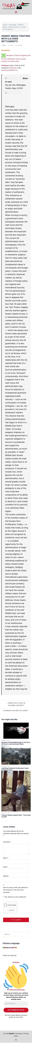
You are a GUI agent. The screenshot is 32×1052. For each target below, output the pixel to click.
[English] (9, 947)
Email (5, 867)
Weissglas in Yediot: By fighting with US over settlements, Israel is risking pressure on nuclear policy (15, 58)
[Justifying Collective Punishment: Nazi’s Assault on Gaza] (16, 754)
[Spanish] (16, 947)
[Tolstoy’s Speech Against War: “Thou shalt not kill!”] (16, 791)
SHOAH (4, 45)
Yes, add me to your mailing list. (15, 897)
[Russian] (12, 947)
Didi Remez (5, 65)
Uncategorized (18, 45)
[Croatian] (7, 947)
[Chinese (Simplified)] (5, 947)
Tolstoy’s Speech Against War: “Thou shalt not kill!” (15, 816)
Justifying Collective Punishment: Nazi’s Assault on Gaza (15, 769)
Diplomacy (13, 68)
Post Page (12, 25)
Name (5, 858)
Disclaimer (18, 1033)
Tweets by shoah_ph (9, 955)
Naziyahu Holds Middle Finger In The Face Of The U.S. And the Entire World (15, 743)
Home (5, 25)
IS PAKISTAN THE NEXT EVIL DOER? (15, 710)
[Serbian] (14, 947)
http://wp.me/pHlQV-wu (9, 70)
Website (5, 876)
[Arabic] (3, 947)
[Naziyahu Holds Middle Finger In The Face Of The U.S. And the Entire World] (16, 730)
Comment (7, 842)
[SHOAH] (16, 5)
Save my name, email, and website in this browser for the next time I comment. (15, 890)
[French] (10, 947)
